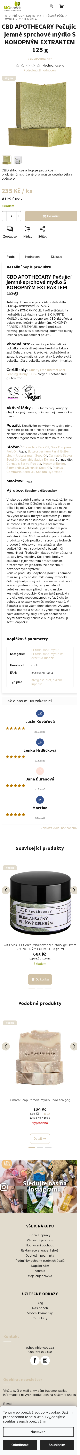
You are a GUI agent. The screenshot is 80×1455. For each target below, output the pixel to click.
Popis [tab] (11, 256)
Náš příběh (40, 1308)
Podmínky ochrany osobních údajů (40, 1260)
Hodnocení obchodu (40, 1245)
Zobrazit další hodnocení (58, 828)
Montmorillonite (54, 463)
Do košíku (53, 216)
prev (6, 890)
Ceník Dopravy (40, 1235)
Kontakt (40, 1271)
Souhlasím (57, 1445)
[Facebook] (35, 1360)
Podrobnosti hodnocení (40, 70)
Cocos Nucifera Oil (36, 447)
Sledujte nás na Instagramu (45, 1186)
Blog (40, 1303)
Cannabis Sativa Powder (24, 463)
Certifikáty (40, 1318)
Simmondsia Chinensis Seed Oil (29, 467)
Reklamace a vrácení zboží (40, 1250)
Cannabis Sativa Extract (37, 459)
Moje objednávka (40, 1276)
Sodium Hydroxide (49, 472)
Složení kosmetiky (40, 1313)
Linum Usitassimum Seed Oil (27, 455)
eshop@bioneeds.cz (40, 1347)
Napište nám (40, 1265)
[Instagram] (45, 1360)
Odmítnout (20, 1445)
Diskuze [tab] (56, 256)
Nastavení (38, 1432)
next (74, 890)
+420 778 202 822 (40, 1351)
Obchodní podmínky (40, 1255)
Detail (38, 1138)
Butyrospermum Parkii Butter (48, 451)
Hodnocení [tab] (32, 256)
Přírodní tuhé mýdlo (45, 649)
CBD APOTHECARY (40, 58)
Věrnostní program (40, 1240)
